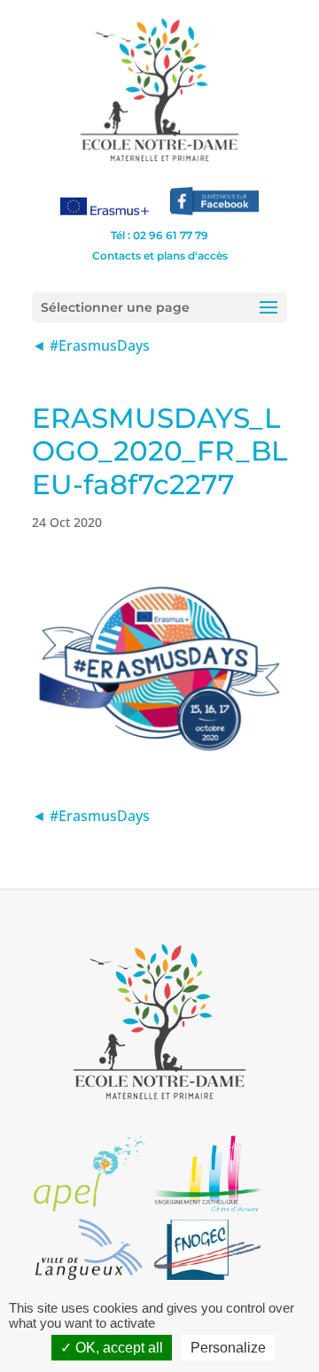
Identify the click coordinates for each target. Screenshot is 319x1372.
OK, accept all (117, 1347)
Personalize (228, 1347)
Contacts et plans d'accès (160, 255)
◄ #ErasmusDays (91, 345)
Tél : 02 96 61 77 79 (159, 235)
